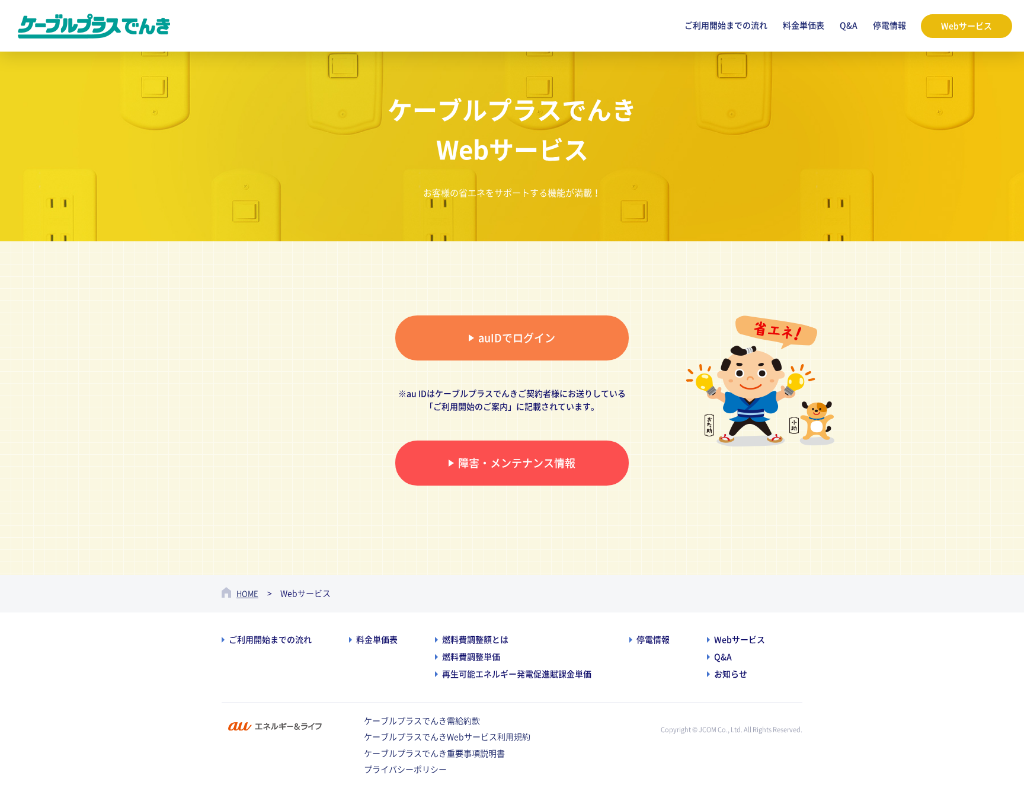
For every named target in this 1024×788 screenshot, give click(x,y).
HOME (247, 594)
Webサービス (966, 26)
